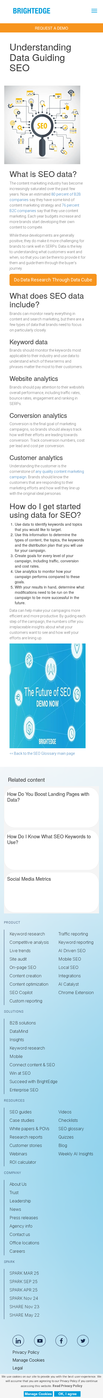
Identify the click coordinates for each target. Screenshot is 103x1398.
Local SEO (68, 967)
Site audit (18, 959)
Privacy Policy (25, 1352)
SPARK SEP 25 (24, 1281)
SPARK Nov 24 (24, 1298)
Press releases (24, 1217)
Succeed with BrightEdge (34, 1081)
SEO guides (21, 1111)
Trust (14, 1192)
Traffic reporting (73, 933)
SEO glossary (71, 1128)
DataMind (19, 1031)
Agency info (21, 1226)
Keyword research (27, 933)
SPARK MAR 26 (24, 1273)
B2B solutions (23, 1022)
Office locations (24, 1242)
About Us (18, 1184)
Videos (65, 1111)
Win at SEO (20, 1073)
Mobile (16, 1056)
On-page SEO (23, 967)
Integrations (69, 975)
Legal (17, 1368)
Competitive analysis (29, 942)
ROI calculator (23, 1162)
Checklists (68, 1120)
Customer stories (26, 1145)
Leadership (20, 1200)
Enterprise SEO (24, 1089)
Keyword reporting (75, 942)
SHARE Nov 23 (24, 1306)
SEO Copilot (21, 992)
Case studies (22, 1120)
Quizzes (66, 1137)
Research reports (26, 1137)
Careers (17, 1251)
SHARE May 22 (25, 1315)
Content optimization (29, 984)
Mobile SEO (69, 959)
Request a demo (51, 28)
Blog (62, 1145)
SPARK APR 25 (24, 1289)
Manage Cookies (28, 1360)
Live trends (20, 950)
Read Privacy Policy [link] (67, 1386)
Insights (17, 1039)
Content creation (25, 975)
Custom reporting (26, 1000)
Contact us (20, 1234)
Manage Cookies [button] (38, 1393)
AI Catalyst (68, 984)
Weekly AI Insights (75, 1153)
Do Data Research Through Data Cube (53, 279)
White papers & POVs (29, 1128)
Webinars (18, 1153)
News (15, 1209)
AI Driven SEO (72, 950)
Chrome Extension (76, 992)
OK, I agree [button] (67, 1393)
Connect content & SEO (32, 1064)
